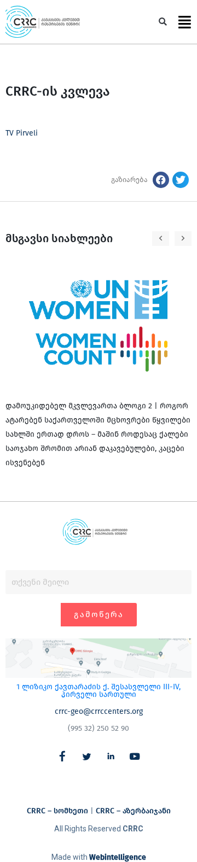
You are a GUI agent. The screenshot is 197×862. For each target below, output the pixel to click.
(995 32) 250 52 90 (98, 728)
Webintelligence (117, 857)
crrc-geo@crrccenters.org (99, 711)
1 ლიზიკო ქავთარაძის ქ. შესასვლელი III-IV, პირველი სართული (98, 690)
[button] (163, 22)
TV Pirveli (21, 133)
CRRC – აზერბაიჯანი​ (133, 811)
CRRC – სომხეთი (57, 811)
